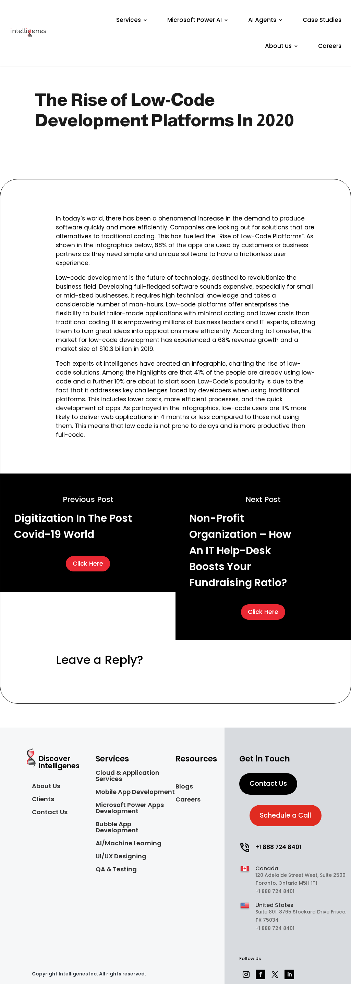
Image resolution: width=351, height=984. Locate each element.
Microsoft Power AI (194, 20)
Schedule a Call (285, 815)
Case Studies (322, 20)
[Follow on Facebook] (260, 974)
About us (278, 46)
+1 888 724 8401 (278, 847)
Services (128, 20)
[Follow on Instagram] (246, 974)
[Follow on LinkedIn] (289, 974)
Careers (329, 46)
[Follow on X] (275, 974)
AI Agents (262, 20)
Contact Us (268, 783)
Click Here (88, 563)
